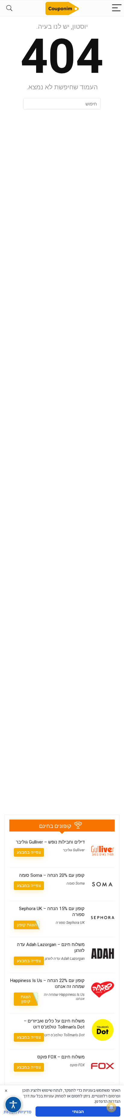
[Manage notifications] (111, 1107)
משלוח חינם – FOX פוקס (61, 1057)
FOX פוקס (77, 1065)
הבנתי (78, 1111)
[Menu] (117, 8)
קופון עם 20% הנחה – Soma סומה (52, 875)
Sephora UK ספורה (70, 923)
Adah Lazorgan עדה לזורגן (65, 959)
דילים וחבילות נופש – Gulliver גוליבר (50, 842)
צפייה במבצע (29, 852)
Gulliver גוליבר (74, 850)
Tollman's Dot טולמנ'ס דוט (64, 1035)
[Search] (9, 8)
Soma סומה (76, 883)
